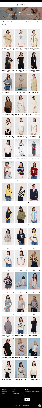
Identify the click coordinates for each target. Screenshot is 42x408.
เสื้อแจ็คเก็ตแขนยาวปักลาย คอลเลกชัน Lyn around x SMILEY (34, 202)
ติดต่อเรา (3, 395)
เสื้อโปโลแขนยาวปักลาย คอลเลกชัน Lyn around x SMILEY (21, 180)
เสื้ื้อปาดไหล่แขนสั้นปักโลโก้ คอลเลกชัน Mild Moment (21, 313)
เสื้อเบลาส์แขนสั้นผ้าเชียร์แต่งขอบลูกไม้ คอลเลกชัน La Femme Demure (34, 379)
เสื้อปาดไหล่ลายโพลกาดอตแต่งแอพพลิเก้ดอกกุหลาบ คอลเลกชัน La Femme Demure (34, 357)
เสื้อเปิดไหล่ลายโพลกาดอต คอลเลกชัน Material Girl (34, 158)
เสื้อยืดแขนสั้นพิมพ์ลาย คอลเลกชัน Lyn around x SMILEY (33, 247)
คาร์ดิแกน (33, 21)
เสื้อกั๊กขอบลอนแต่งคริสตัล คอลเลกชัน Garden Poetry (34, 92)
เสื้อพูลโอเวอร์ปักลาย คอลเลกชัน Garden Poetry (34, 70)
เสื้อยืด (8, 21)
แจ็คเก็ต (38, 21)
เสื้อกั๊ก (23, 21)
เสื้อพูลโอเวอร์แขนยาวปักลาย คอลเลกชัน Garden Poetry (21, 357)
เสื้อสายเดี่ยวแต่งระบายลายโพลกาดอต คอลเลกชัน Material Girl (8, 180)
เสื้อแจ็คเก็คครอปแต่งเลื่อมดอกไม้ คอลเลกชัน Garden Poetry (8, 114)
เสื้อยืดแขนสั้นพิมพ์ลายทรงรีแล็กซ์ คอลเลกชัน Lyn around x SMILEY (8, 247)
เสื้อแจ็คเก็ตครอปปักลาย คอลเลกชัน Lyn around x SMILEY (21, 224)
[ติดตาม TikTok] (8, 403)
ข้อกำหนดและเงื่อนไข (15, 393)
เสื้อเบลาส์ (12, 21)
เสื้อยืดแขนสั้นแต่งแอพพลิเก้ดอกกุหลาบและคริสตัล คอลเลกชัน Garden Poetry (21, 136)
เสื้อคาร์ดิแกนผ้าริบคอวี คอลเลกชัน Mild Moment (34, 291)
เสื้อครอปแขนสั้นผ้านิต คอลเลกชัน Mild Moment (34, 335)
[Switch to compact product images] (5, 24)
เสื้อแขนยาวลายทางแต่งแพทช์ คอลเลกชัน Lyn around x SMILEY (21, 202)
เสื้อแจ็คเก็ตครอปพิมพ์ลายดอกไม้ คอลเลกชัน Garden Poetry (8, 48)
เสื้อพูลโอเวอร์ (28, 21)
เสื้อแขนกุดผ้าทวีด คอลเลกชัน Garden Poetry (21, 92)
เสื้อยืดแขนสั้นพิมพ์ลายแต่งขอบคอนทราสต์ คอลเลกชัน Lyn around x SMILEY (21, 269)
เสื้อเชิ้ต (19, 21)
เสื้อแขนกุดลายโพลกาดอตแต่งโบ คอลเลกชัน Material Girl (21, 158)
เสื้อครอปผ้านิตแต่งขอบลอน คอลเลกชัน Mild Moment (21, 291)
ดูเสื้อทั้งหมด (3, 21)
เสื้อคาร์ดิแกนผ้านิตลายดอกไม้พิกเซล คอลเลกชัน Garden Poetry (8, 92)
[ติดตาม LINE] (10, 403)
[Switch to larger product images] (2, 24)
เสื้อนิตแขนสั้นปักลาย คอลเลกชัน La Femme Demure (21, 379)
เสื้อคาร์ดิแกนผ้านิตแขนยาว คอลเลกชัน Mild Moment (8, 291)
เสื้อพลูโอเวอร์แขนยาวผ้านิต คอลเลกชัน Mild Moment (34, 269)
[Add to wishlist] (14, 49)
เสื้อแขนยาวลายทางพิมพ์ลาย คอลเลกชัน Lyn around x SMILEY (8, 202)
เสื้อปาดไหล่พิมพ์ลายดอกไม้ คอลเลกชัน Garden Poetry (8, 70)
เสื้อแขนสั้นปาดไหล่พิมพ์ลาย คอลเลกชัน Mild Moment (21, 335)
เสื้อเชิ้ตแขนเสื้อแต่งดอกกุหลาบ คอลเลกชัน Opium (8, 357)
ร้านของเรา (3, 393)
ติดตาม (27, 399)
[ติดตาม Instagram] (5, 403)
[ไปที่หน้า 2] (29, 384)
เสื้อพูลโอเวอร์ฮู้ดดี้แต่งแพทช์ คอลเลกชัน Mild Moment (34, 313)
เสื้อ (16, 21)
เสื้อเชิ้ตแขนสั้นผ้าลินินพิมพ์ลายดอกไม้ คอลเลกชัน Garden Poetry (34, 48)
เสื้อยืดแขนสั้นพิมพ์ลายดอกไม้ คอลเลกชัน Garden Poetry (34, 136)
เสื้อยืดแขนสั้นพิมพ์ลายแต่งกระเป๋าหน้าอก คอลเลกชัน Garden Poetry (8, 158)
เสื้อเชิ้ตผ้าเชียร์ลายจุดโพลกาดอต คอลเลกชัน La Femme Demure (8, 379)
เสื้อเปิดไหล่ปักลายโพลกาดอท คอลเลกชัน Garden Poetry (21, 70)
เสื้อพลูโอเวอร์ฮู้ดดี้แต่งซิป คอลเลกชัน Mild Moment (8, 335)
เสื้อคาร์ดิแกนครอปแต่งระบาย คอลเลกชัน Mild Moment (8, 313)
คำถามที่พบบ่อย (4, 391)
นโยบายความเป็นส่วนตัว (16, 395)
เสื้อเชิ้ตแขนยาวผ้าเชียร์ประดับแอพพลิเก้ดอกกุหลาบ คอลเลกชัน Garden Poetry (8, 136)
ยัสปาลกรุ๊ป (13, 391)
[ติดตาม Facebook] (2, 403)
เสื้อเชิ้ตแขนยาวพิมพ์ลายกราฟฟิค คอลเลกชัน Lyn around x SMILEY (34, 224)
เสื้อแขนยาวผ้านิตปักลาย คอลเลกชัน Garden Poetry (21, 48)
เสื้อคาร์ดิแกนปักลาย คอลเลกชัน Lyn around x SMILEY (8, 224)
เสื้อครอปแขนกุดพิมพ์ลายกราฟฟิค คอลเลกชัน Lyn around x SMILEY (34, 180)
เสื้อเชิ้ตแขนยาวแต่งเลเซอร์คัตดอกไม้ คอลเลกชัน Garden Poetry (34, 114)
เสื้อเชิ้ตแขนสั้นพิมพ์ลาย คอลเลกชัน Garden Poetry (21, 114)
